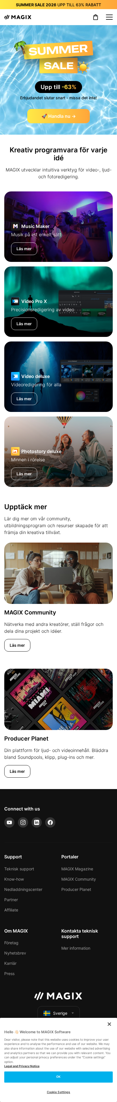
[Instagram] (23, 822)
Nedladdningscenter (23, 889)
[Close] (109, 1024)
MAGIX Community (78, 879)
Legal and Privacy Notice (21, 1066)
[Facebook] (50, 822)
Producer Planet (76, 889)
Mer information (75, 948)
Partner (11, 899)
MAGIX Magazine (77, 868)
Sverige (60, 1013)
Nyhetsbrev (15, 953)
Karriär (10, 963)
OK (58, 1077)
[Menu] (109, 17)
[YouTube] (9, 822)
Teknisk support (19, 868)
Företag (11, 942)
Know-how (14, 879)
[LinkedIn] (37, 822)
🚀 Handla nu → (58, 116)
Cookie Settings (58, 1092)
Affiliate (11, 909)
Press (9, 973)
